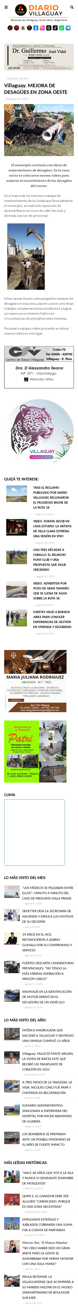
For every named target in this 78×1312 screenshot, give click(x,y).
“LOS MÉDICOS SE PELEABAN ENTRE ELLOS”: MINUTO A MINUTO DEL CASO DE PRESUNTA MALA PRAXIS (47, 893)
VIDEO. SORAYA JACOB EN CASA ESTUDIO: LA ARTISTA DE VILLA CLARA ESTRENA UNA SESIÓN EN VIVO (52, 529)
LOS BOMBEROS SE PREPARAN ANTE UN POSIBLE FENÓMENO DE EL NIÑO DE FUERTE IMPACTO (46, 1140)
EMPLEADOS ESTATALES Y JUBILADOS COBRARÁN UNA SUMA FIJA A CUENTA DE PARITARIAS (47, 1225)
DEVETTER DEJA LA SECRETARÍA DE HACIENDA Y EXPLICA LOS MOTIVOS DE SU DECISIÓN (47, 916)
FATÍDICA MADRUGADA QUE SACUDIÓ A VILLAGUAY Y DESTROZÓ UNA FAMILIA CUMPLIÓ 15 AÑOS (48, 1036)
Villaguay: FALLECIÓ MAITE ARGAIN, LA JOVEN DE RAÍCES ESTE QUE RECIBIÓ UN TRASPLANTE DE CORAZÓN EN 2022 (48, 1062)
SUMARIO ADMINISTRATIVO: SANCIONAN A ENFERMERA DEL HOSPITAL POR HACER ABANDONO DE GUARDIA (47, 1113)
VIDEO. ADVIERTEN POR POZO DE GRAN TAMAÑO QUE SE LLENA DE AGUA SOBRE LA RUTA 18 (51, 591)
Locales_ (24, 78)
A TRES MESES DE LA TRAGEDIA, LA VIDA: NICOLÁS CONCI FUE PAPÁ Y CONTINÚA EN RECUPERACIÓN (47, 1088)
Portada (12, 78)
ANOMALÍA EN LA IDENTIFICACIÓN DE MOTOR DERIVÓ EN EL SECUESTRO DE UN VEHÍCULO (47, 997)
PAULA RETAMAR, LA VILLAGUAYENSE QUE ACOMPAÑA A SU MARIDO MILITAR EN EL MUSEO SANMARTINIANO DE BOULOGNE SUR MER (48, 1287)
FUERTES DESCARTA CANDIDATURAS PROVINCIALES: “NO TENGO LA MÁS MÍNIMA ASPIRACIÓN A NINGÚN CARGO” (48, 971)
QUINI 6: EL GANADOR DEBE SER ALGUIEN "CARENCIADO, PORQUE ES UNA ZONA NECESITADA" (46, 1201)
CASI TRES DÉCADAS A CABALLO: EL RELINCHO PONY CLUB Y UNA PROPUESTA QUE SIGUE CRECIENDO (49, 560)
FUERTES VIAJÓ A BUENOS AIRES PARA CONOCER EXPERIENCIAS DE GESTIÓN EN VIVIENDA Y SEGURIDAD (52, 620)
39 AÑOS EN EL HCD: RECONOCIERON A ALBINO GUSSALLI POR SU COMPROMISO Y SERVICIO (47, 942)
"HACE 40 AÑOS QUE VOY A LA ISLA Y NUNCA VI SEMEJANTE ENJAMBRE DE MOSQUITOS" (47, 1178)
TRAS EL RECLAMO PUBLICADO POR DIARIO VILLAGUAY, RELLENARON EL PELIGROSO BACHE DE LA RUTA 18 (51, 497)
